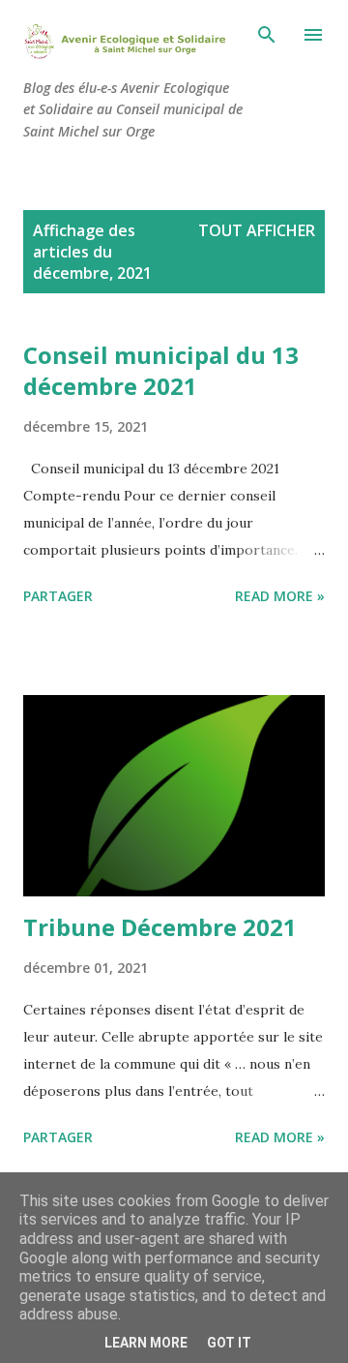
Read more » (280, 596)
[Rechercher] (266, 34)
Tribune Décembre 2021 (160, 927)
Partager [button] (58, 596)
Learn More (146, 1342)
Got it (229, 1342)
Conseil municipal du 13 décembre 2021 (161, 370)
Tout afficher (256, 230)
